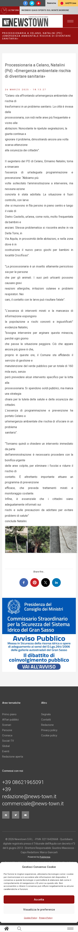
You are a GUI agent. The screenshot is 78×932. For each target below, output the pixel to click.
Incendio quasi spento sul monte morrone (45, 10)
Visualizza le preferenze (39, 909)
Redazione (47, 725)
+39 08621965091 (23, 782)
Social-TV (8, 740)
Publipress (45, 857)
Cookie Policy (30, 918)
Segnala (46, 714)
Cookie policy (49, 735)
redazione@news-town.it (29, 796)
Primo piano (9, 714)
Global (6, 746)
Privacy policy (49, 730)
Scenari (6, 725)
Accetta (39, 899)
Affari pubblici (10, 719)
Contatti (46, 719)
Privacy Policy (45, 918)
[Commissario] (39, 635)
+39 (6, 789)
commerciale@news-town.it (33, 803)
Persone (7, 730)
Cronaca (7, 735)
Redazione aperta (12, 756)
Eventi (5, 751)
